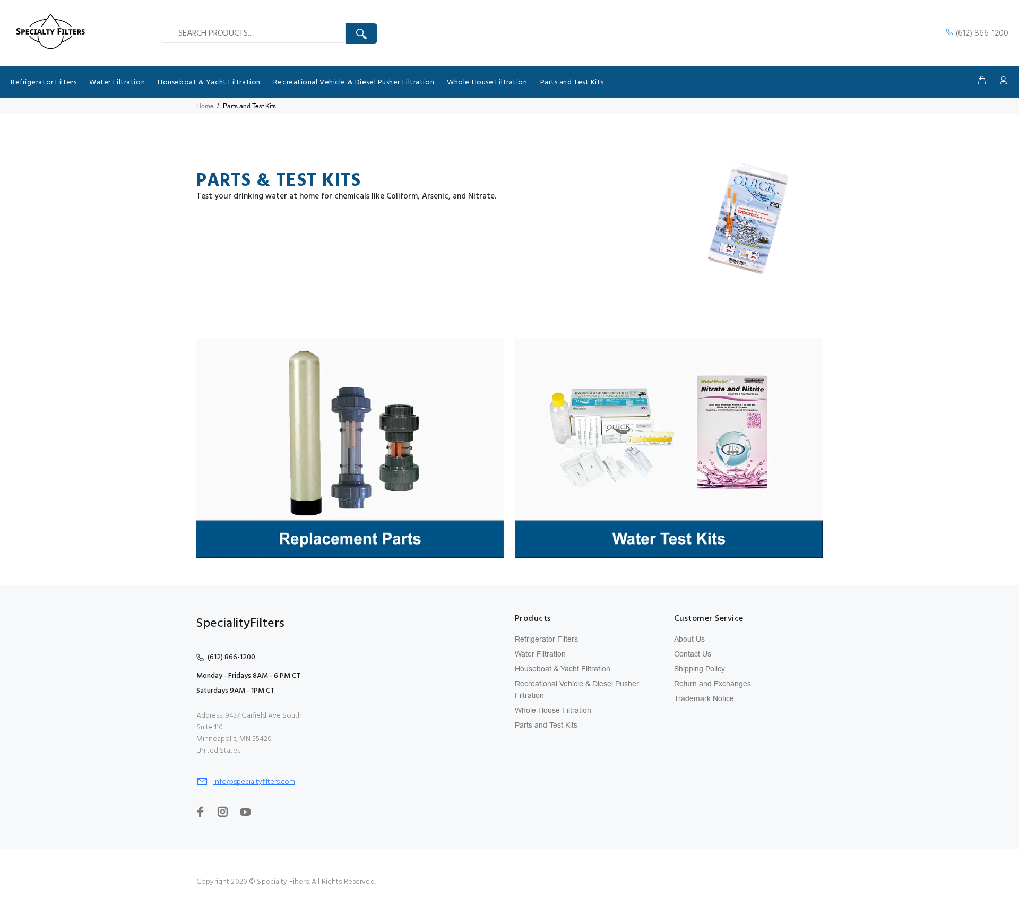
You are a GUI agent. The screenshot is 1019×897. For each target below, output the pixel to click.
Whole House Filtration (553, 710)
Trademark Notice (704, 699)
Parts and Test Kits (546, 725)
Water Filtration (540, 654)
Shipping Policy (699, 669)
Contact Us (692, 654)
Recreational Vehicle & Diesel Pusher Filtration (577, 690)
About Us (689, 639)
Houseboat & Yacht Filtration (562, 669)
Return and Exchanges (712, 684)
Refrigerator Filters (546, 639)
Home (205, 106)
